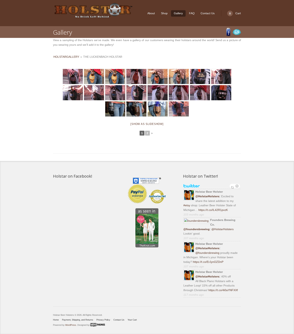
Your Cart (132, 320)
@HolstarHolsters (207, 196)
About (151, 13)
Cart (235, 13)
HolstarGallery (66, 56)
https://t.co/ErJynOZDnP (208, 261)
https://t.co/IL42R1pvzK (213, 210)
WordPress (70, 325)
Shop (164, 13)
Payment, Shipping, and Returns (77, 320)
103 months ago (193, 214)
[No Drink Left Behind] (93, 11)
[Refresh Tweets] (232, 186)
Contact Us (208, 13)
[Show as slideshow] (146, 124)
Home (56, 320)
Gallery (178, 13)
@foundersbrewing (196, 229)
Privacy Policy (103, 320)
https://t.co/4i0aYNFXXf (223, 290)
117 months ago (193, 294)
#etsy (186, 205)
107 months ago (193, 238)
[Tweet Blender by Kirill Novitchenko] (237, 186)
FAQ (192, 13)
